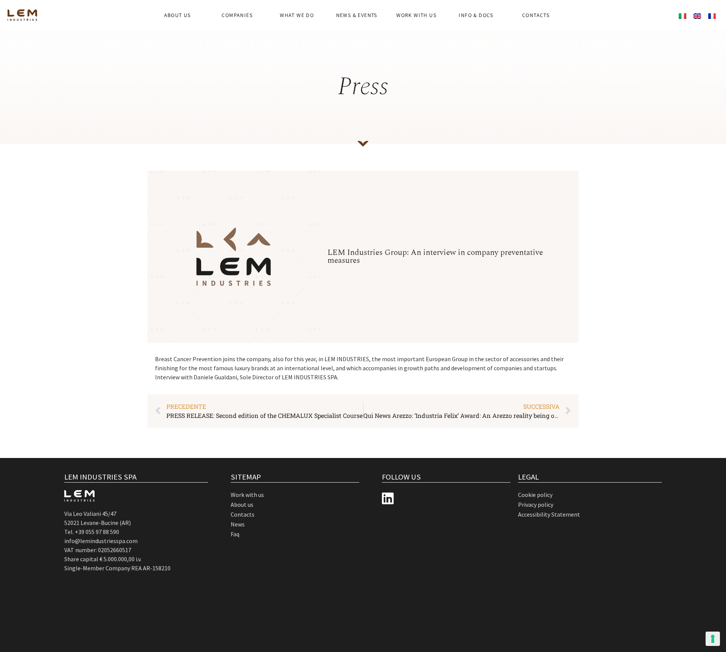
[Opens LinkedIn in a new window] (388, 499)
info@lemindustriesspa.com (101, 541)
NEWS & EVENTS (356, 15)
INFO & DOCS (476, 15)
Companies (237, 15)
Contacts (535, 15)
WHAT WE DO (297, 15)
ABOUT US (177, 15)
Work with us (416, 15)
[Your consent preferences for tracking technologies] (713, 639)
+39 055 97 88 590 (97, 532)
